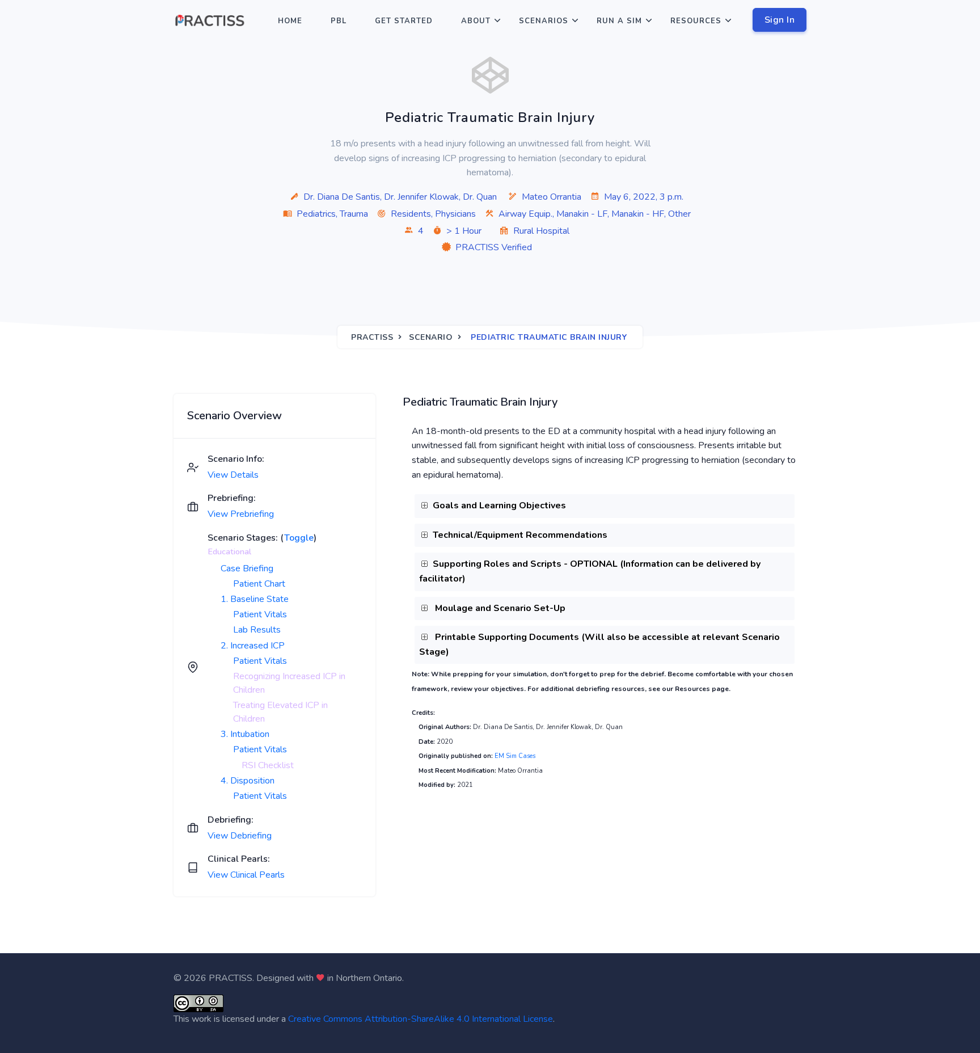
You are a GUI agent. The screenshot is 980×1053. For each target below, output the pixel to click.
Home (290, 21)
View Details (233, 475)
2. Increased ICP (253, 645)
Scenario (431, 337)
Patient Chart (259, 584)
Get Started (404, 21)
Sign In (779, 20)
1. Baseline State (255, 599)
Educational (229, 551)
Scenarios (543, 21)
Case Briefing (247, 568)
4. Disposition (247, 780)
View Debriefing (240, 835)
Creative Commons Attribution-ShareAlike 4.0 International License (420, 1019)
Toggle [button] (299, 538)
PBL (339, 21)
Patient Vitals (260, 614)
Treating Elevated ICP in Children (280, 712)
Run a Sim (619, 21)
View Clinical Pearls (246, 875)
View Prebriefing (241, 514)
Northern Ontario (369, 978)
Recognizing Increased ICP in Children (289, 683)
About (476, 21)
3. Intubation (245, 734)
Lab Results (257, 630)
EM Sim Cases (515, 756)
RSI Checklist (268, 765)
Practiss (372, 337)
